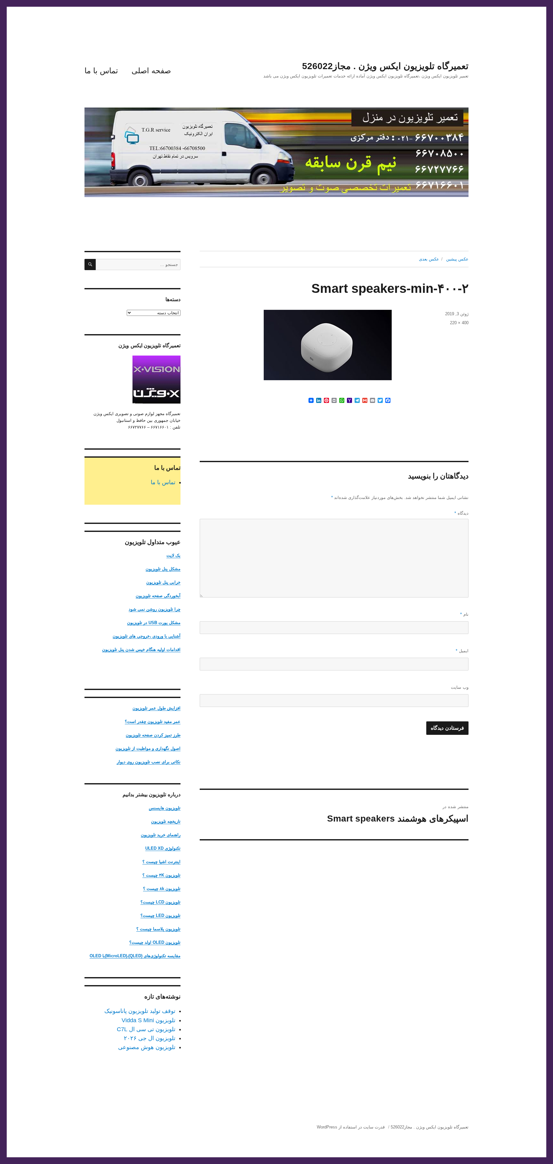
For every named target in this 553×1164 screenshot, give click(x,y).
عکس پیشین (457, 259)
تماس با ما (101, 70)
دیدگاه (461, 513)
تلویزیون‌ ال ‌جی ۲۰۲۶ (149, 1038)
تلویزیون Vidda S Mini (148, 1020)
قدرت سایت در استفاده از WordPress (351, 1127)
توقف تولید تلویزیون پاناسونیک (139, 1011)
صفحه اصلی (151, 70)
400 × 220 (459, 322)
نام (464, 614)
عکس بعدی (429, 259)
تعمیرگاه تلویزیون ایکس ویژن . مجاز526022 (385, 66)
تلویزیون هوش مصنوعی (146, 1047)
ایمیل (462, 650)
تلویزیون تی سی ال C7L (146, 1029)
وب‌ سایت (460, 687)
